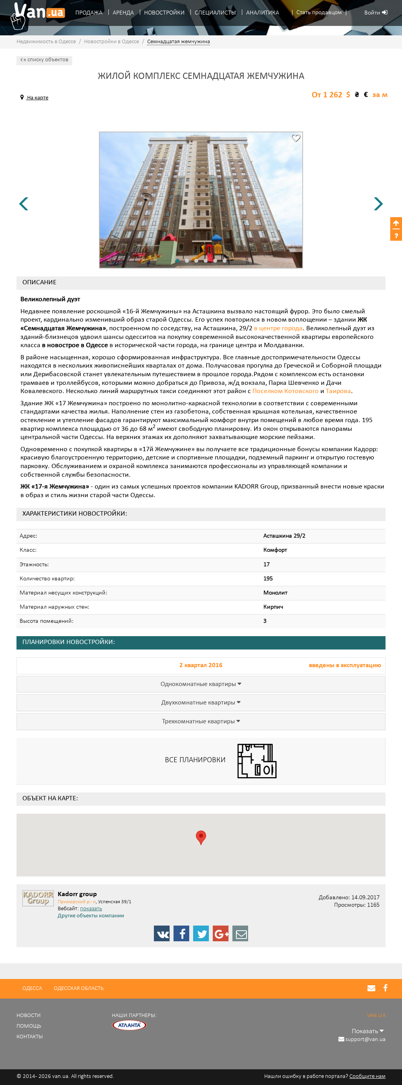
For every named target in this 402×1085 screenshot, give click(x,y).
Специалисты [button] (215, 13)
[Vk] (162, 933)
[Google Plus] (220, 933)
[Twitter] (201, 933)
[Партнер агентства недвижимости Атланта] (129, 1025)
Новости (28, 1016)
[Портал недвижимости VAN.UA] (35, 16)
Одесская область (79, 989)
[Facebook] (181, 933)
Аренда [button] (123, 13)
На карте (37, 98)
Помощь (28, 1026)
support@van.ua (365, 1040)
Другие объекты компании (91, 916)
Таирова (338, 391)
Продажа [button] (88, 13)
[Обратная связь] (240, 933)
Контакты (29, 1037)
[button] (319, 13)
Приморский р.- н (77, 901)
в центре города (278, 329)
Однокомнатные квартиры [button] (199, 684)
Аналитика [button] (262, 13)
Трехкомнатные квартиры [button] (199, 721)
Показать (366, 1031)
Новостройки (164, 13)
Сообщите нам (367, 1077)
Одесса (32, 989)
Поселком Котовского (285, 391)
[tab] (201, 684)
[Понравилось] (295, 139)
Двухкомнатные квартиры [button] (199, 702)
